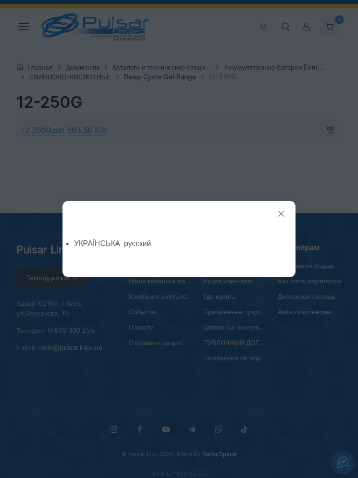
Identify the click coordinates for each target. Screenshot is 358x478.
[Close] (281, 214)
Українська (97, 243)
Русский (137, 243)
